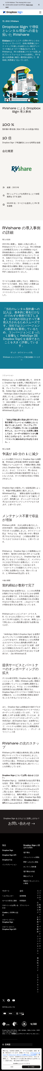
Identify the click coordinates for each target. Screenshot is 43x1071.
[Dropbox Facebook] (8, 1000)
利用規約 (23, 901)
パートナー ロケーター (40, 937)
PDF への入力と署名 (30, 862)
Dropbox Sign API (9, 855)
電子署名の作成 (29, 871)
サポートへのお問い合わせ (10, 907)
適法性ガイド (38, 964)
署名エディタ (28, 876)
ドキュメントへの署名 (31, 857)
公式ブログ (38, 907)
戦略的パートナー (40, 913)
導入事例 (6, 21)
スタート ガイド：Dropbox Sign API (9, 928)
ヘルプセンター (8, 896)
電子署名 (26, 852)
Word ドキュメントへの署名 (31, 882)
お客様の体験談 (38, 924)
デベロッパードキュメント (26, 789)
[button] (40, 12)
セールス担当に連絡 (9, 901)
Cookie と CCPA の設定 (10, 914)
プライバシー (24, 905)
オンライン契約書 (29, 867)
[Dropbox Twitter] (3, 1000)
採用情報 (23, 896)
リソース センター (38, 945)
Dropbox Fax (7, 860)
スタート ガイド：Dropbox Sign (8, 921)
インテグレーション (9, 864)
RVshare (6, 41)
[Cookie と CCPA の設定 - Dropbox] (21, 1059)
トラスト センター (38, 983)
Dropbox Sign (7, 850)
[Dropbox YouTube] (13, 1000)
